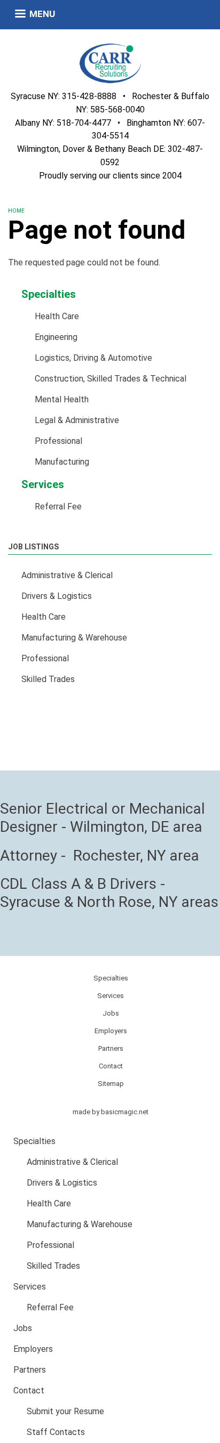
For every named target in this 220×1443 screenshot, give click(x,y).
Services (42, 484)
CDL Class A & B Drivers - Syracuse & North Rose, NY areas (109, 893)
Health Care (57, 316)
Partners (110, 1048)
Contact (111, 1066)
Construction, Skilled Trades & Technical (110, 379)
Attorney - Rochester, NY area (99, 855)
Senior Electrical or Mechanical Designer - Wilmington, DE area (102, 818)
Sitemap (111, 1083)
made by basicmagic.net (110, 1111)
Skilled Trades (48, 679)
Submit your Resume (65, 1411)
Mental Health (62, 399)
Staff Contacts (56, 1432)
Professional (58, 441)
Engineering (56, 337)
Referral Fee (58, 506)
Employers (111, 1030)
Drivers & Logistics (56, 596)
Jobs (111, 1013)
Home (16, 211)
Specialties (48, 294)
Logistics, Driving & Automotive (93, 358)
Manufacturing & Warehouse (74, 638)
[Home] (110, 63)
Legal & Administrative (77, 420)
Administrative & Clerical (67, 575)
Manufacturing (62, 462)
